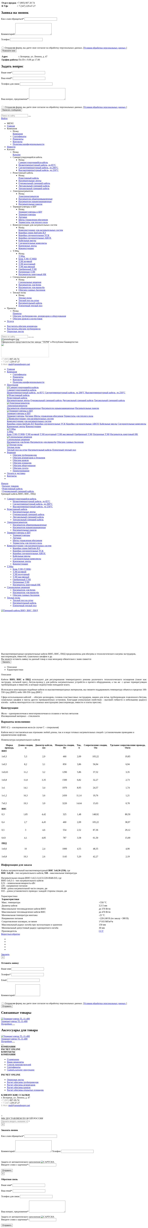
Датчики (22, 217)
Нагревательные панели (30, 204)
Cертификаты (19, 136)
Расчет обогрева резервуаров (21, 1085)
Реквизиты (18, 139)
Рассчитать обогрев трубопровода (23, 329)
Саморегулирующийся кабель (33, 162)
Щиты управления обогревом (33, 219)
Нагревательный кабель (30, 303)
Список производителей (19, 1064)
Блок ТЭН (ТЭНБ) (27, 259)
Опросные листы (15, 331)
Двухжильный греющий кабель (34, 186)
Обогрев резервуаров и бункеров (29, 457)
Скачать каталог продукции (20, 1070)
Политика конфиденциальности (28, 144)
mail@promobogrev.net (19, 364)
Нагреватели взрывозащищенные (35, 201)
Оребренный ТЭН (27, 269)
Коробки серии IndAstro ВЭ (32, 232)
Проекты (17, 313)
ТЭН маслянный (26, 266)
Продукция (12, 385)
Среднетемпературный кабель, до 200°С (38, 167)
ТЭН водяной (25, 261)
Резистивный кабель (28, 178)
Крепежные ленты (27, 246)
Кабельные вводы (27, 240)
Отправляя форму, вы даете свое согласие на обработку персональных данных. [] (65, 48)
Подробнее (7, 1024)
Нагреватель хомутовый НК (32, 274)
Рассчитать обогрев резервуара (22, 326)
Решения (11, 452)
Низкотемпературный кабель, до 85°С (37, 165)
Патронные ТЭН (26, 272)
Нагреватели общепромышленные (35, 199)
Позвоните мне (8, 51)
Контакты (17, 141)
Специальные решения (29, 282)
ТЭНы (21, 256)
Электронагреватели (28, 196)
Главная (11, 126)
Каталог (17, 154)
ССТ (101, 931)
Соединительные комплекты (32, 243)
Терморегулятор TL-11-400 (14, 1021)
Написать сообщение (11, 110)
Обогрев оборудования (24, 465)
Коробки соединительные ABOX (34, 238)
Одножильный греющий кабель (34, 183)
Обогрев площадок (22, 463)
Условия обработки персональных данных (105, 48)
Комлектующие (26, 248)
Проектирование (21, 470)
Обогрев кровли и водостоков (27, 318)
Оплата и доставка (16, 473)
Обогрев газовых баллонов (31, 290)
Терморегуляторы (27, 214)
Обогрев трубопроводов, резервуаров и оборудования (39, 316)
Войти (4, 118)
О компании (13, 1059)
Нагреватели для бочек (29, 285)
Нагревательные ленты (29, 180)
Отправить (7, 1006)
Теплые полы (25, 298)
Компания (18, 134)
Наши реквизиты (15, 1062)
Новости (11, 147)
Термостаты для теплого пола (33, 222)
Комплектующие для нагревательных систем (40, 230)
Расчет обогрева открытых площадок (25, 1090)
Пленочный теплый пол (30, 305)
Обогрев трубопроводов (25, 455)
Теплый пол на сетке (28, 300)
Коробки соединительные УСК (33, 235)
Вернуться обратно (10, 934)
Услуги (10, 321)
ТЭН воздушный (26, 264)
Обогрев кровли (21, 460)
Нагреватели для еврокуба (31, 287)
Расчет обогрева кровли (18, 1087)
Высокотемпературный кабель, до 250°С (38, 170)
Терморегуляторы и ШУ (30, 212)
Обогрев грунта (20, 468)
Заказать (6, 662)
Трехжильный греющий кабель (33, 188)
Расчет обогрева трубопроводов (22, 1082)
